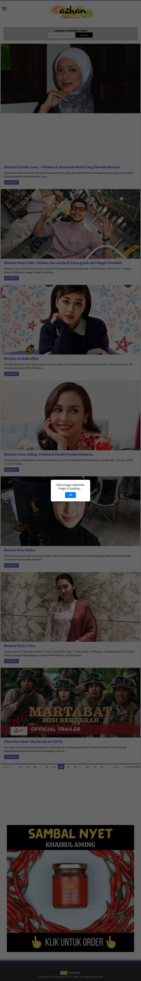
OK (71, 495)
